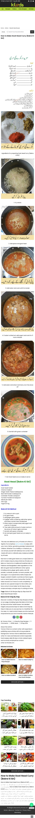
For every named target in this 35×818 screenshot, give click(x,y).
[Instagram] (31, 1)
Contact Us (18, 810)
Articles (31, 9)
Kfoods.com (24, 808)
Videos (14, 9)
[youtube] (33, 1)
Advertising (17, 812)
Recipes (7, 9)
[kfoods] (17, 5)
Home (5, 810)
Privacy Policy (26, 810)
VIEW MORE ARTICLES (17, 682)
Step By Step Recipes (21, 621)
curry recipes (19, 544)
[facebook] (29, 1)
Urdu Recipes (23, 9)
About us (11, 810)
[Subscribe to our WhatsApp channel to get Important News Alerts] (31, 805)
